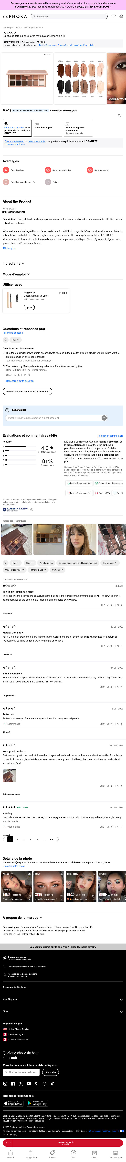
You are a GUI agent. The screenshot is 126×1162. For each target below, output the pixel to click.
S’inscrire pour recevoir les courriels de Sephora (30, 1065)
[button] (58, 110)
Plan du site (81, 1130)
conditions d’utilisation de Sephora (44, 1130)
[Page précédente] (4, 839)
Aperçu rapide (12, 300)
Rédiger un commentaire (110, 435)
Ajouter (29, 307)
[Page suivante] (58, 839)
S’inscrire (50, 1072)
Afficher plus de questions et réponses (27, 391)
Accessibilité (68, 1130)
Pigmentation (89, 45)
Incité (6, 889)
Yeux (18, 27)
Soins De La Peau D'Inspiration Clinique (23, 933)
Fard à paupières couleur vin (70, 930)
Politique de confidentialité (14, 1130)
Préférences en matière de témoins (103, 1131)
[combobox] (69, 16)
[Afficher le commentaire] (16, 539)
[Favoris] (113, 16)
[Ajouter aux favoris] (120, 116)
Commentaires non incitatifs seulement (76, 562)
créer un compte (36, 141)
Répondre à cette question (20, 380)
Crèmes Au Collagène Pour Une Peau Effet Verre (28, 930)
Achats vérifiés (46, 562)
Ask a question (28, 41)
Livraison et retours (15, 144)
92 (51, 839)
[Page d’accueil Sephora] (14, 16)
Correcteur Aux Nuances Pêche (37, 927)
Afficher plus (9, 248)
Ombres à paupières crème (70, 45)
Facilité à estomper (47, 45)
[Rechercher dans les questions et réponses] (6, 340)
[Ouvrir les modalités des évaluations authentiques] (31, 509)
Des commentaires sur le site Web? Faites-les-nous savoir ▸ (63, 946)
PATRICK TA (9, 32)
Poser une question (13, 332)
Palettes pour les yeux (33, 27)
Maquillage (8, 27)
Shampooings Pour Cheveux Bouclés (74, 927)
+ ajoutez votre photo (14, 866)
